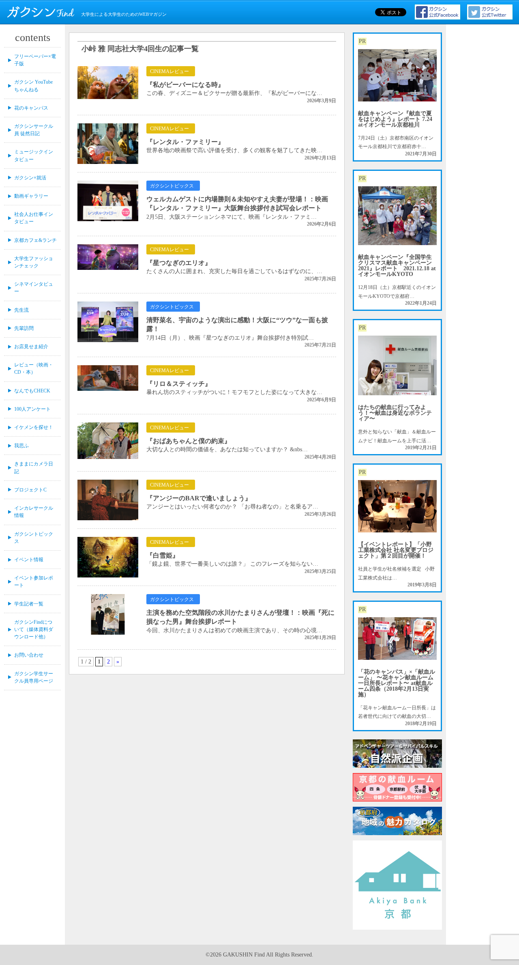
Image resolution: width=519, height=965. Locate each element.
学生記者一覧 (28, 604)
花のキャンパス (31, 108)
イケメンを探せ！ (33, 427)
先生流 (21, 310)
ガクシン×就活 (30, 178)
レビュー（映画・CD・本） (33, 368)
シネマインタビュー (33, 287)
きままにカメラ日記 (33, 467)
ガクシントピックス (33, 537)
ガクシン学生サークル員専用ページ (33, 677)
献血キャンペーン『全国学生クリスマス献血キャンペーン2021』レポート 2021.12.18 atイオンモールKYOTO (397, 265)
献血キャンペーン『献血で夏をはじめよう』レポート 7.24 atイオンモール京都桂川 (395, 119)
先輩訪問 (24, 328)
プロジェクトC (30, 490)
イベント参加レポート (33, 581)
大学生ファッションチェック (33, 262)
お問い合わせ (28, 655)
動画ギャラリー (31, 196)
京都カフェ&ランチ (35, 240)
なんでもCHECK (32, 391)
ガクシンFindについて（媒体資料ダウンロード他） (33, 629)
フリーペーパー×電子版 (35, 60)
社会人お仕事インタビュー (33, 217)
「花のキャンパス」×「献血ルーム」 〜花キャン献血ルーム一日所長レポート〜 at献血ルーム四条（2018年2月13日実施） (396, 683)
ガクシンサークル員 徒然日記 (33, 129)
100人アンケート (32, 409)
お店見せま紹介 (31, 346)
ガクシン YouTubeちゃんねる (33, 85)
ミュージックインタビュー (33, 155)
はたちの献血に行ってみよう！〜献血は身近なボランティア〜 (395, 413)
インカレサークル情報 (33, 511)
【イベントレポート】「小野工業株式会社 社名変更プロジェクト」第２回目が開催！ (395, 550)
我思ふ (21, 445)
